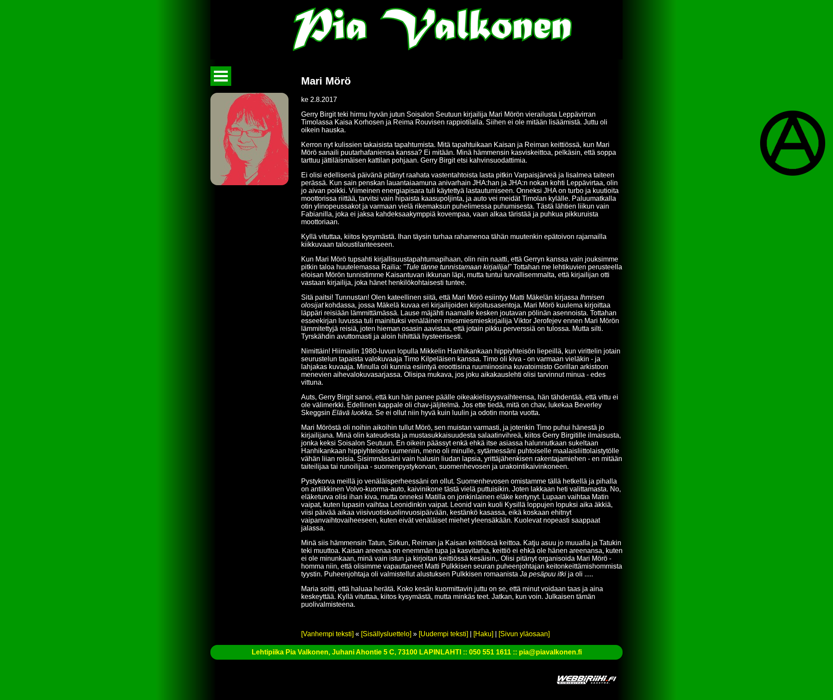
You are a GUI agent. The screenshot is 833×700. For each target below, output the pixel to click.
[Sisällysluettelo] (386, 634)
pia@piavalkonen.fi (550, 652)
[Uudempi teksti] (443, 634)
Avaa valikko (220, 76)
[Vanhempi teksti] (327, 634)
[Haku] (483, 634)
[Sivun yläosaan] (524, 634)
